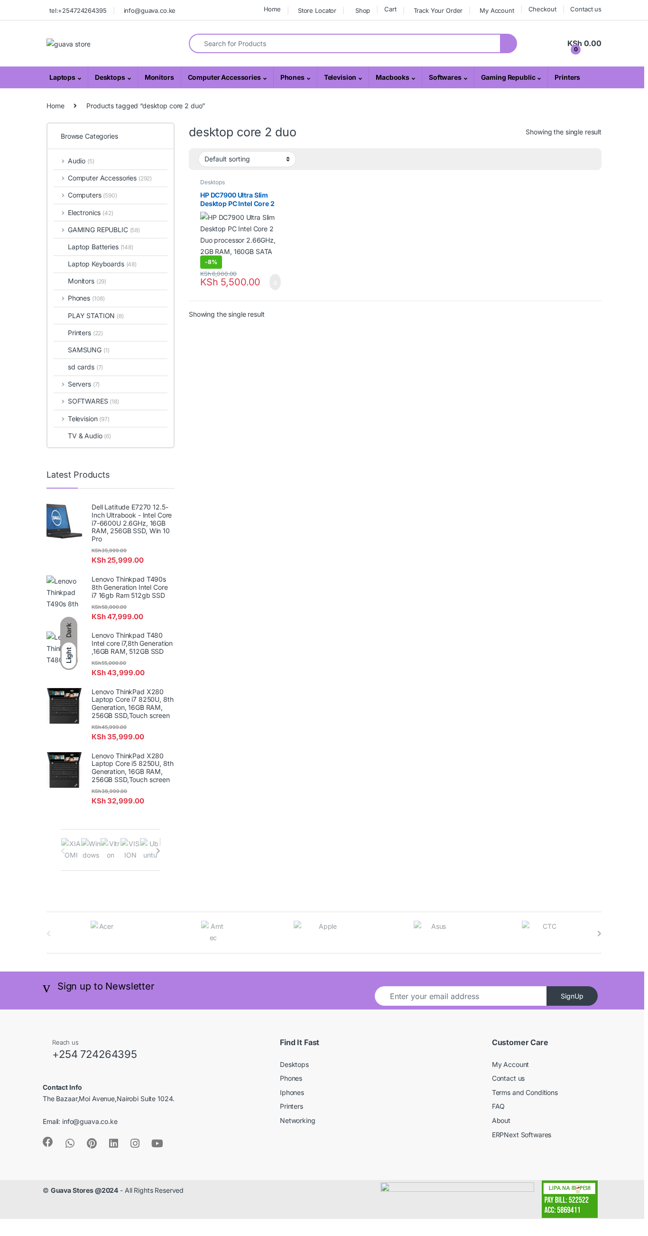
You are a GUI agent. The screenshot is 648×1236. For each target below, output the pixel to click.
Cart (390, 9)
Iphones (292, 1092)
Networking (297, 1120)
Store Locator (317, 10)
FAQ (498, 1106)
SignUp (572, 996)
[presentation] (158, 851)
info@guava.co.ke (150, 10)
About (501, 1120)
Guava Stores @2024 (84, 1190)
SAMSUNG (88, 350)
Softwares (445, 77)
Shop (362, 10)
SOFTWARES (93, 401)
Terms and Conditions (525, 1092)
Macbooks (392, 77)
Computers (92, 195)
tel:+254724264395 (78, 10)
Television (340, 77)
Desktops (110, 77)
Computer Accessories (224, 77)
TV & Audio (89, 436)
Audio (81, 161)
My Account (497, 10)
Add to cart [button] (274, 282)
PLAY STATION (96, 315)
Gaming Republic (508, 77)
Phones (292, 77)
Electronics (90, 212)
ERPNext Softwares (522, 1135)
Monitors (159, 77)
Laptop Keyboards (102, 264)
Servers (84, 384)
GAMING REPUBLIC (104, 230)
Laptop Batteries (100, 247)
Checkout (542, 9)
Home (272, 9)
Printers (567, 77)
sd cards (85, 367)
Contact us (586, 9)
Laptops (62, 77)
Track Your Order (438, 10)
